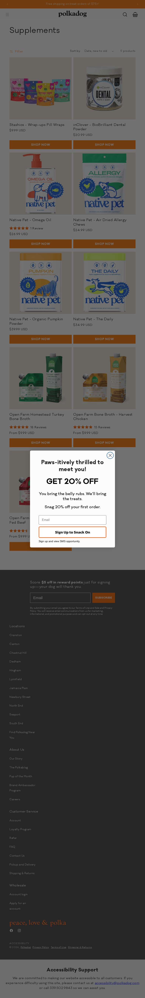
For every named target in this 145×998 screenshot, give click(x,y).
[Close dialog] (110, 455)
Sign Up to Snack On (72, 532)
